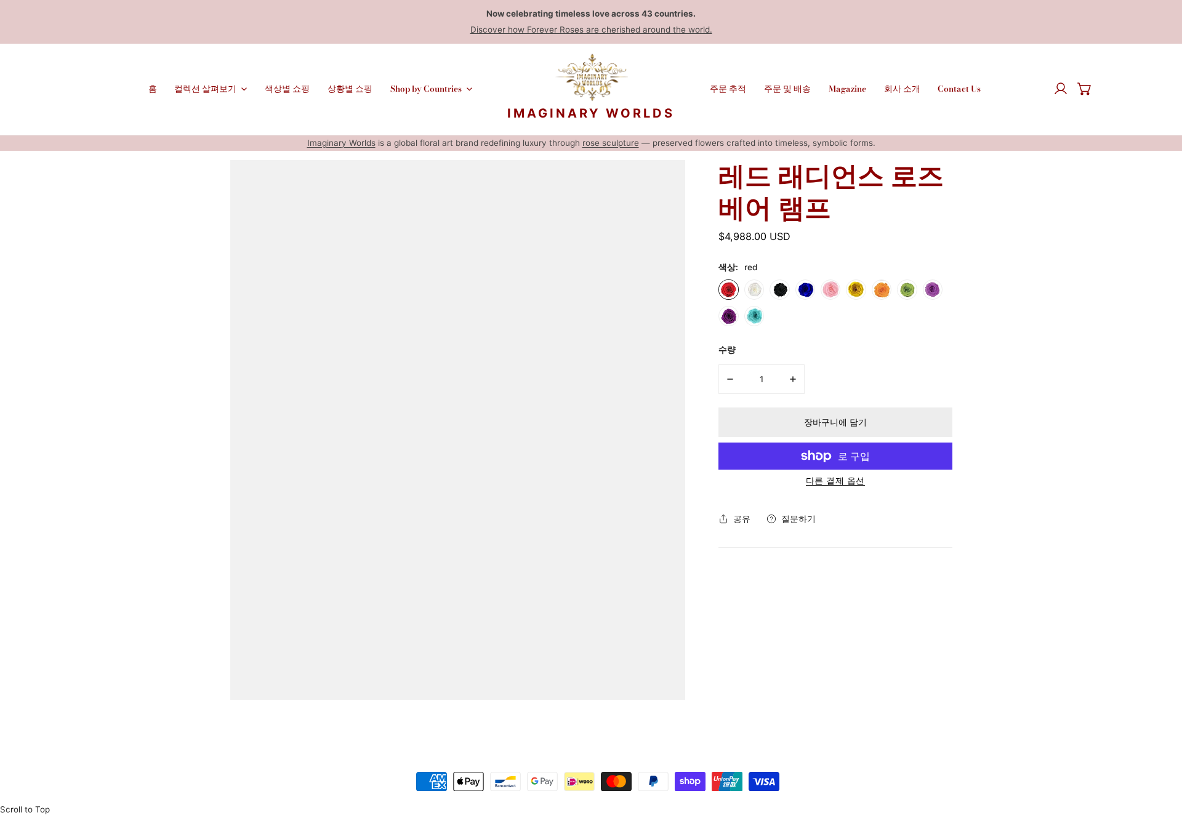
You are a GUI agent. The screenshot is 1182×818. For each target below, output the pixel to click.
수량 (727, 350)
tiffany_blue (754, 316)
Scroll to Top (25, 809)
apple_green (907, 289)
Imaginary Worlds (341, 143)
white (754, 289)
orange (881, 289)
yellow (856, 289)
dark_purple (728, 316)
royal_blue (805, 289)
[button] (1084, 89)
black (779, 289)
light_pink (830, 289)
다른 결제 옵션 (835, 480)
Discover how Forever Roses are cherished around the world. (591, 29)
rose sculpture (610, 143)
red (728, 289)
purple (933, 289)
